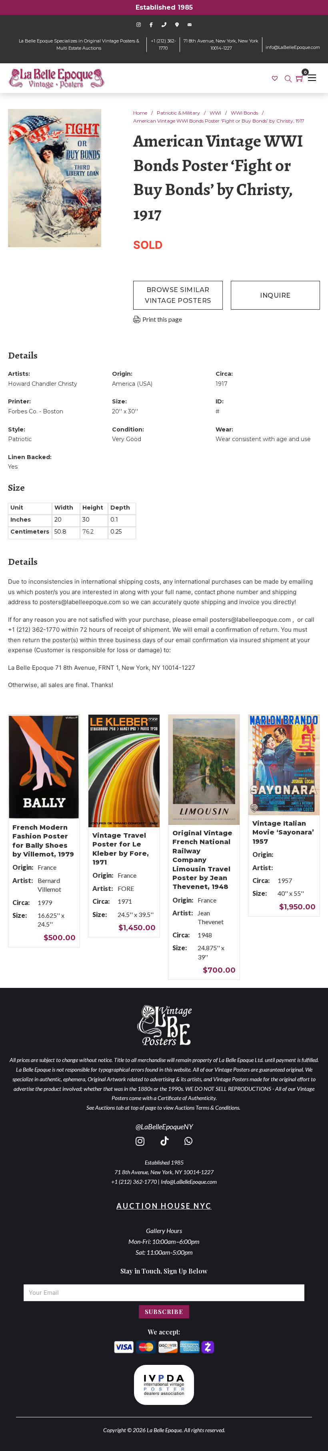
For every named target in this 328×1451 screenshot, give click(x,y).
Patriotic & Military (178, 113)
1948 (205, 935)
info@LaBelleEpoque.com (293, 47)
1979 (45, 902)
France (47, 867)
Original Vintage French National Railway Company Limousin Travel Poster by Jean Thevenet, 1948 (202, 860)
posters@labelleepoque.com (80, 602)
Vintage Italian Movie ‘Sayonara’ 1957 (283, 832)
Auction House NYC (164, 1205)
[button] (90, 120)
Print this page (162, 319)
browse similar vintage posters (178, 295)
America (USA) (132, 383)
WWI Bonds (244, 113)
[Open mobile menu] (312, 78)
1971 (125, 901)
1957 (285, 880)
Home (140, 113)
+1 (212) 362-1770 (134, 1181)
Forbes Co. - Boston (35, 411)
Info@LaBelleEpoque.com (189, 1181)
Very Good (126, 439)
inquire (275, 295)
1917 (222, 383)
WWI (215, 113)
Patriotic (20, 439)
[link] (276, 78)
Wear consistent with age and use (263, 439)
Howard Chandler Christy (42, 383)
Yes (13, 466)
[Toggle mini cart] (300, 78)
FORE (126, 888)
